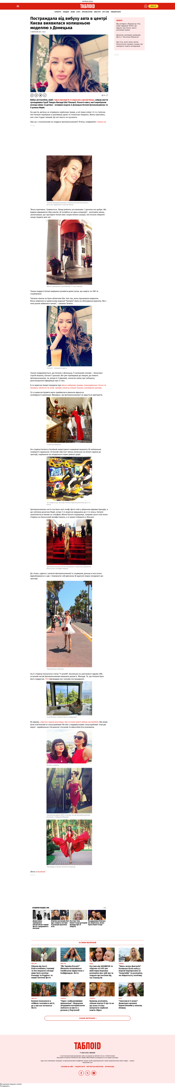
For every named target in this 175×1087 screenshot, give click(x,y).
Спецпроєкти (116, 12)
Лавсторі (97, 12)
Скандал (66, 12)
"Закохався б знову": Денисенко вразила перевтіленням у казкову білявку (130, 1004)
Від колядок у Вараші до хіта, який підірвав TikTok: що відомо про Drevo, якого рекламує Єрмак (128, 27)
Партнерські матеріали (94, 1067)
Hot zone (105, 12)
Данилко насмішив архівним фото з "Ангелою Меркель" (128, 36)
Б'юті (78, 12)
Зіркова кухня (87, 12)
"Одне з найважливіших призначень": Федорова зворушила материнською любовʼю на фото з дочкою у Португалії (72, 1005)
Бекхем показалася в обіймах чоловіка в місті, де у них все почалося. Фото (43, 1004)
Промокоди (109, 1067)
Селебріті (57, 12)
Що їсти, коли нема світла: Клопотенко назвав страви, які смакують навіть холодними (129, 44)
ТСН (47, 679)
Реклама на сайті (67, 1067)
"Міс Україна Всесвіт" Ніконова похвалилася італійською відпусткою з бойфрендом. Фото (72, 969)
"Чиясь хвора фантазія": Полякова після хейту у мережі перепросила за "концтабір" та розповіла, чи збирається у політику (131, 971)
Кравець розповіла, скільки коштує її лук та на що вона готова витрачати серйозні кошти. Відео (102, 1005)
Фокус (119, 20)
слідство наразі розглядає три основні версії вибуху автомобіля (69, 722)
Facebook (41, 871)
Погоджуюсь (5, 1086)
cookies (19, 1084)
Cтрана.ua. (101, 122)
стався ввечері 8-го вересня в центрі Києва (73, 100)
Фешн (73, 12)
